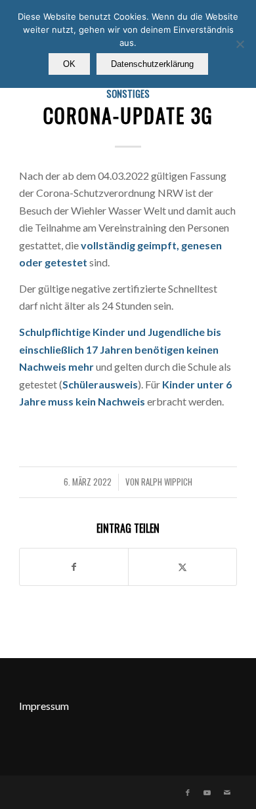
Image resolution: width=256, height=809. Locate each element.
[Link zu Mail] (227, 792)
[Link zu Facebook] (188, 792)
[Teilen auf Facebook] (74, 567)
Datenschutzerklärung (152, 64)
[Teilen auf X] (182, 567)
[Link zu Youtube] (207, 792)
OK (69, 64)
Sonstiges (128, 93)
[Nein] (239, 44)
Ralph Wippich (166, 482)
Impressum (44, 705)
